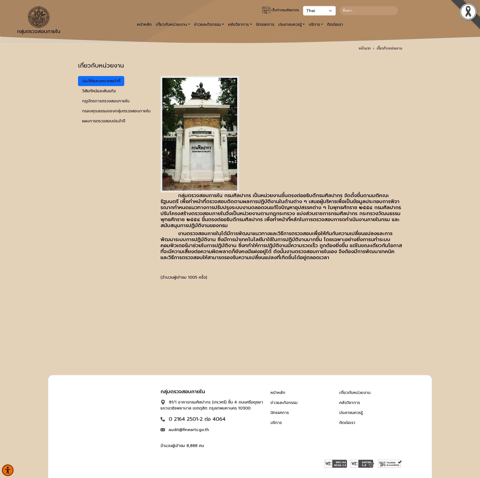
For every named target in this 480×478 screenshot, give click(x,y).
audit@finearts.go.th (188, 430)
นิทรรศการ (265, 25)
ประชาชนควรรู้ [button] (290, 25)
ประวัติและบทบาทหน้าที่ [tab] (101, 81)
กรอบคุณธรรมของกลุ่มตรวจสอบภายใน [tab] (116, 111)
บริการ (276, 423)
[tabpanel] (281, 180)
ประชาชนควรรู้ (351, 413)
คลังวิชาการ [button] (238, 25)
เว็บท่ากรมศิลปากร (284, 10)
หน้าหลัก (144, 25)
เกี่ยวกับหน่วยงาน (389, 48)
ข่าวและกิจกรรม (284, 403)
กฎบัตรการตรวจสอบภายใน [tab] (106, 101)
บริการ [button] (314, 25)
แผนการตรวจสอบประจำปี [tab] (103, 121)
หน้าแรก (364, 48)
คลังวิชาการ (349, 403)
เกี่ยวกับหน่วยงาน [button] (171, 25)
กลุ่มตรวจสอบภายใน (38, 31)
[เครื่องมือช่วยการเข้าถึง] (8, 470)
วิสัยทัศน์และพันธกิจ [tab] (99, 91)
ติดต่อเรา (335, 25)
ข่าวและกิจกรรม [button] (207, 25)
